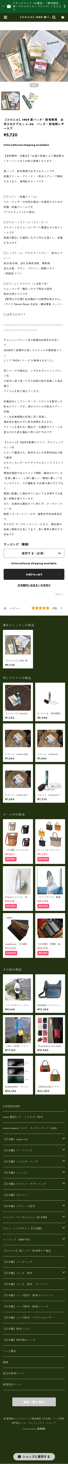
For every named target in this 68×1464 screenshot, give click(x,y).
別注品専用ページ (13, 1373)
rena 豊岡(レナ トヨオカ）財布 (23, 1117)
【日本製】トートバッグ (17, 1150)
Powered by (30, 1428)
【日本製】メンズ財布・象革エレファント (28, 1295)
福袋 (5, 1362)
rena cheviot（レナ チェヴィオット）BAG (30, 1128)
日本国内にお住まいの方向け (34, 585)
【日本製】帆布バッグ (17, 1328)
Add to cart (34, 574)
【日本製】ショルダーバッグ (20, 1161)
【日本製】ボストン (15, 1195)
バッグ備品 (9, 1351)
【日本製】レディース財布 (19, 1206)
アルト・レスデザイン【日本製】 (23, 1228)
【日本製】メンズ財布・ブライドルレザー (28, 1317)
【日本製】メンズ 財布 (19, 1273)
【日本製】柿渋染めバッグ (19, 1340)
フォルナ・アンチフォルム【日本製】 (26, 1217)
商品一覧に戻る (34, 1402)
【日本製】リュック (15, 1172)
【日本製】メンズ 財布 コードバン (26, 1284)
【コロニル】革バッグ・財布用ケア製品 (27, 1250)
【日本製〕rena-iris (15, 1139)
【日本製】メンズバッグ (17, 1262)
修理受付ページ (12, 1384)
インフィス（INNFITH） (17, 1239)
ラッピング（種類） (17, 544)
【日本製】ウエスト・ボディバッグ (24, 1184)
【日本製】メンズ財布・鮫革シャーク (26, 1306)
